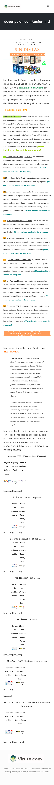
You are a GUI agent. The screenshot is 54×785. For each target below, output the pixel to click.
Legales (14, 772)
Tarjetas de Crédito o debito (9, 671)
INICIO (7, 772)
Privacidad (22, 772)
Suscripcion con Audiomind (27, 21)
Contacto (45, 772)
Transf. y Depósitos (22, 466)
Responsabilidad (34, 772)
